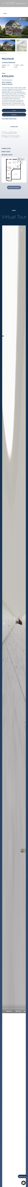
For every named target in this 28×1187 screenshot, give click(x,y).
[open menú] (3, 3)
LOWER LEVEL (6, 148)
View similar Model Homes (9, 118)
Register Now (22, 1176)
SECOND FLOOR (7, 155)
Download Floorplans (14, 187)
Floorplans (14, 114)
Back (5, 13)
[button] (23, 1183)
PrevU (14, 110)
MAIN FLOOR (6, 151)
